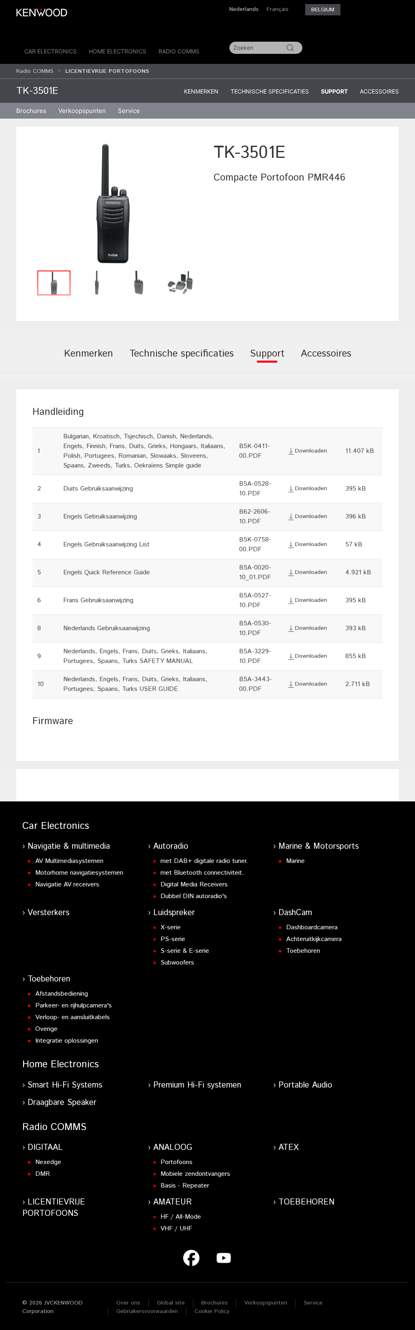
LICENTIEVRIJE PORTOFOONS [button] (107, 71)
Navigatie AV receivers (67, 884)
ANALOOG (172, 1148)
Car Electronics (50, 51)
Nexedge (48, 1162)
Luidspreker (174, 913)
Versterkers (48, 913)
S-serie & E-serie (184, 951)
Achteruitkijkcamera (314, 939)
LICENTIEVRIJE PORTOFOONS (53, 1208)
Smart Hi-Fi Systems (65, 1085)
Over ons (128, 1303)
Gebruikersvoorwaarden (147, 1311)
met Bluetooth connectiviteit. (202, 872)
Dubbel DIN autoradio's (193, 896)
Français (278, 9)
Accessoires (379, 91)
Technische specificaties (270, 91)
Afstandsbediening (61, 994)
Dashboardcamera (312, 927)
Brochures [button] (31, 111)
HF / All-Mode (180, 1217)
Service (129, 111)
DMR (42, 1174)
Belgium (322, 10)
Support (334, 91)
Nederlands (244, 9)
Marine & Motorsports (318, 846)
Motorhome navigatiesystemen (79, 872)
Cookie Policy (212, 1311)
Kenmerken (201, 91)
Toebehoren (303, 951)
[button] (112, 203)
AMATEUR (172, 1202)
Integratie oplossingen (66, 1040)
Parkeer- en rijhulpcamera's (73, 1005)
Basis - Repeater (184, 1185)
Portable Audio (305, 1085)
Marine (295, 861)
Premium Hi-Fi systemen (197, 1085)
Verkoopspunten (82, 111)
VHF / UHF (176, 1228)
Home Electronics (117, 51)
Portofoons (176, 1162)
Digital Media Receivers (194, 884)
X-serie (170, 927)
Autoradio (170, 846)
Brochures (214, 1303)
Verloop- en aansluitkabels (72, 1017)
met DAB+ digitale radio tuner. (204, 861)
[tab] (88, 359)
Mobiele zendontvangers (195, 1174)
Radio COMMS (178, 51)
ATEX (288, 1148)
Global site (171, 1303)
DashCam (295, 913)
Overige (46, 1029)
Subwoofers (177, 962)
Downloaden (311, 451)
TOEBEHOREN (306, 1202)
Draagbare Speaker (62, 1103)
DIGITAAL (45, 1148)
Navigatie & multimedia (69, 846)
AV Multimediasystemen (69, 861)
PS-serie (172, 939)
